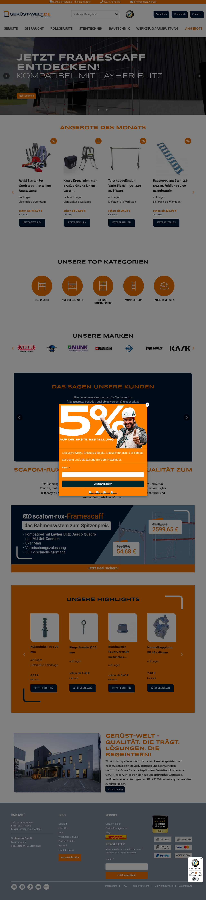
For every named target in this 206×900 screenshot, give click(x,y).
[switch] (195, 879)
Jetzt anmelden (103, 483)
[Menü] (201, 859)
